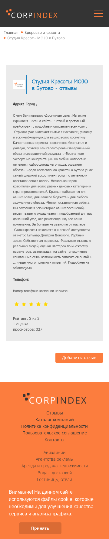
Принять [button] (40, 528)
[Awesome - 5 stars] (45, 305)
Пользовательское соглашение (54, 433)
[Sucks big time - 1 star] (16, 305)
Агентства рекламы (55, 459)
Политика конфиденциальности (54, 426)
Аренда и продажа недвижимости (54, 466)
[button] (74, 514)
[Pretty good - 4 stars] (38, 305)
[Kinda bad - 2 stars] (24, 305)
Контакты (54, 440)
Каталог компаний (54, 419)
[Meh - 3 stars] (31, 305)
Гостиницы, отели (54, 479)
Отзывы (54, 413)
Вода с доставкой (55, 473)
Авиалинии (54, 452)
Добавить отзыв (79, 357)
